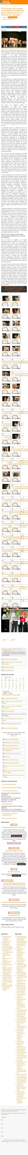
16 (23, 683)
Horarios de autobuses (14, 871)
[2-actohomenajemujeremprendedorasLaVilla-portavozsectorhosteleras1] (6, 323)
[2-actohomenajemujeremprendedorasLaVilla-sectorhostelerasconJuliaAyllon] (16, 323)
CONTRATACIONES (7, 804)
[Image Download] (6, 615)
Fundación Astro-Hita (14, 915)
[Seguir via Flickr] (2, 1131)
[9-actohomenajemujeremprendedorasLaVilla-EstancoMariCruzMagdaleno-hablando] (6, 398)
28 (16, 687)
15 (20, 683)
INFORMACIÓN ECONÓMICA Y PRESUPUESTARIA (10, 814)
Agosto (6, 677)
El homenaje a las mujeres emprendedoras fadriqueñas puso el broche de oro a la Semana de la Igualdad (12, 11)
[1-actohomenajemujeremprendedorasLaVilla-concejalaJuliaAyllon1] (16, 298)
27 (12, 687)
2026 (10, 677)
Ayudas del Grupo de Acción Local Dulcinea (14, 827)
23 (23, 685)
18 (5, 685)
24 (2, 687)
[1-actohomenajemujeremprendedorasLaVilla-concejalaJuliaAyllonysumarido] (6, 310)
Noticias (20, 649)
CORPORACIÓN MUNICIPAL (9, 784)
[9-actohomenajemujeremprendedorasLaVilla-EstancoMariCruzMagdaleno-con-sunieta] (16, 386)
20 (12, 685)
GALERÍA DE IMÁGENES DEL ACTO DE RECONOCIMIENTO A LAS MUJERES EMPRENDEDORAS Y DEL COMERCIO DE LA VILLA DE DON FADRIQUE (14, 289)
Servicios (14, 649)
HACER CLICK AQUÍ (16, 836)
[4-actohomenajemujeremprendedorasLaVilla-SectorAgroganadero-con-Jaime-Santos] (6, 348)
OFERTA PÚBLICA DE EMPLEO (10, 791)
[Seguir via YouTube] (2, 1123)
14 (16, 683)
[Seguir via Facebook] (2, 1119)
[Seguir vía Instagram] (2, 1135)
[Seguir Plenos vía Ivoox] (2, 1127)
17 (2, 685)
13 (12, 683)
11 (5, 683)
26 (9, 687)
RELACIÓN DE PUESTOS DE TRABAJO (12, 787)
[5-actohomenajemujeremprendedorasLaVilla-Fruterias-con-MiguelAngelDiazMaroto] (16, 348)
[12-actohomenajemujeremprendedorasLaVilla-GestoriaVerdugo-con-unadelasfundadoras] (16, 423)
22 (20, 685)
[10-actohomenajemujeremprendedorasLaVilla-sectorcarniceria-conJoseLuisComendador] (16, 398)
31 (2, 688)
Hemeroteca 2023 (8, 650)
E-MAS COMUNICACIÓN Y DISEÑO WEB (18, 1141)
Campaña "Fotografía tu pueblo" (14, 851)
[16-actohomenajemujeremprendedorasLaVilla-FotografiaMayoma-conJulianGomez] (6, 474)
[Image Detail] (6, 306)
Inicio (9, 649)
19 (9, 685)
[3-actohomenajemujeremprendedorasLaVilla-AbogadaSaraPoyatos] (16, 336)
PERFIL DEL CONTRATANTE (9, 818)
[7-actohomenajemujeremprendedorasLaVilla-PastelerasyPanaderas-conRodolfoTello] (6, 373)
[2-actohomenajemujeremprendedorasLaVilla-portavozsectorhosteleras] (16, 310)
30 (23, 687)
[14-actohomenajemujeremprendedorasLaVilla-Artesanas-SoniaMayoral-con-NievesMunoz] (6, 448)
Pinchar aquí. (16, 875)
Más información (4, 1114)
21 (16, 685)
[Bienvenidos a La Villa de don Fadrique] (5, 2)
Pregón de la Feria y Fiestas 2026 (11, 695)
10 (2, 683)
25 (5, 687)
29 (20, 687)
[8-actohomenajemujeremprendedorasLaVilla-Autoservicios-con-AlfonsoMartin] (6, 386)
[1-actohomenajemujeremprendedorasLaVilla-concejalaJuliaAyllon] (6, 298)
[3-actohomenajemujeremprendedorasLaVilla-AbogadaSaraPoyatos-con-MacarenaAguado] (6, 336)
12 (9, 683)
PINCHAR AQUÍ (21, 864)
